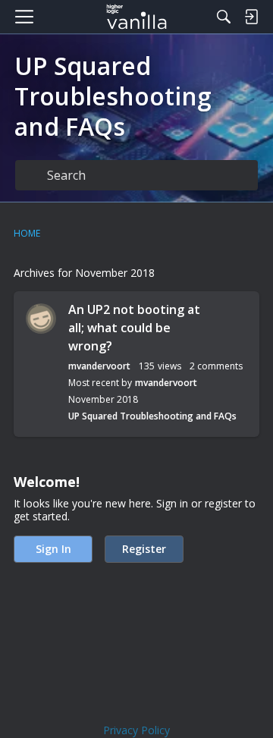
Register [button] (144, 549)
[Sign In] (251, 16)
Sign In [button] (53, 549)
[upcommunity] (137, 16)
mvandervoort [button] (99, 366)
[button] (41, 318)
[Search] (223, 16)
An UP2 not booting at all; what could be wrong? (134, 327)
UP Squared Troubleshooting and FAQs (152, 416)
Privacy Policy (136, 730)
